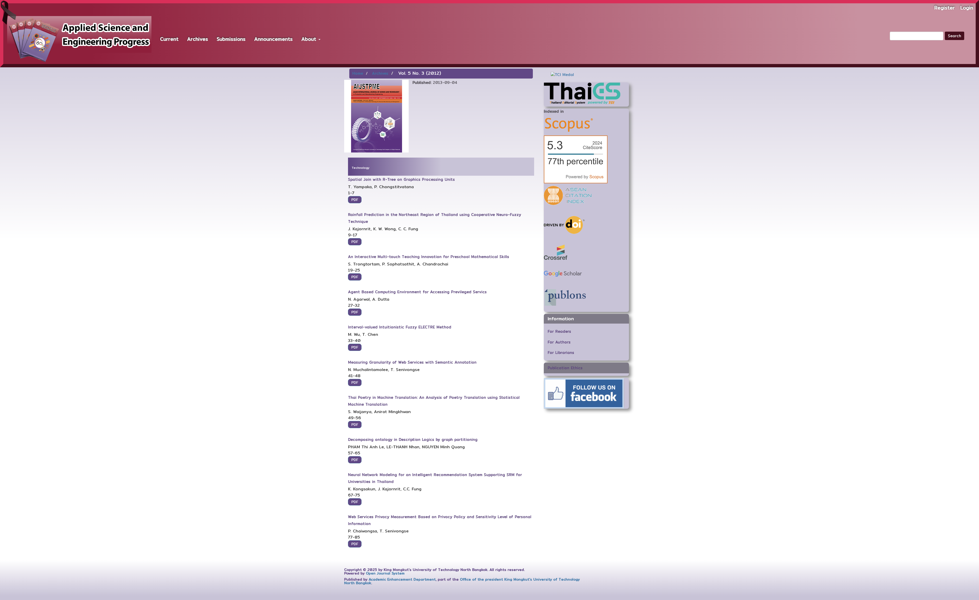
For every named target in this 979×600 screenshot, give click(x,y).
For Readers (559, 331)
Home (357, 73)
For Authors (559, 342)
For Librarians (561, 352)
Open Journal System (385, 573)
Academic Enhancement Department (402, 579)
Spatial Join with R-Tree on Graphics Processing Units (401, 179)
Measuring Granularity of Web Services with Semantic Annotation (412, 362)
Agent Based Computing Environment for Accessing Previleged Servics (417, 292)
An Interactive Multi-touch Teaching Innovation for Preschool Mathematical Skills (428, 257)
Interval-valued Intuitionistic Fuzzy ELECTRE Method (399, 327)
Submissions (231, 39)
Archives (197, 39)
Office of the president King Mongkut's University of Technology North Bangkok (462, 581)
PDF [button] (354, 199)
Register (944, 7)
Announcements (273, 39)
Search (954, 36)
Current (169, 39)
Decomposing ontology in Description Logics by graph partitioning (413, 439)
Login (966, 7)
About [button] (309, 39)
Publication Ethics (565, 368)
